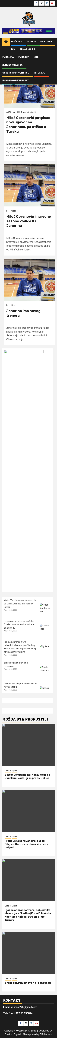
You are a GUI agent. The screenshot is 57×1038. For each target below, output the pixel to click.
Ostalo (8, 770)
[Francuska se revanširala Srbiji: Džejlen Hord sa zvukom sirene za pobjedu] (45, 630)
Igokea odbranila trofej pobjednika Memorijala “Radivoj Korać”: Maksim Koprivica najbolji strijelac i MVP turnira (28, 915)
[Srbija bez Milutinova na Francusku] (45, 671)
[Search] (52, 42)
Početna (16, 41)
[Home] (6, 42)
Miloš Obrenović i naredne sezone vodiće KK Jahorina (28, 221)
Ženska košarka (12, 65)
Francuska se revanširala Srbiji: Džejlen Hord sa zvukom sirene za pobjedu (19, 624)
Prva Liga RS (27, 49)
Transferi (25, 112)
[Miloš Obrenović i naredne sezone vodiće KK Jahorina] (29, 185)
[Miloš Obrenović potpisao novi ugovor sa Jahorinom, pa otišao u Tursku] (29, 87)
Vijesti (31, 41)
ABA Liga (45, 41)
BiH (13, 49)
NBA (36, 57)
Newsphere (29, 1034)
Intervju (39, 72)
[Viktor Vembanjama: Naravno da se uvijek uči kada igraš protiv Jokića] (45, 609)
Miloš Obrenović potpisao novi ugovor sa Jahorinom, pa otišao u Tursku (28, 125)
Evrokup (23, 57)
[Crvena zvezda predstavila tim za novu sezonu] (45, 692)
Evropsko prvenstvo (15, 80)
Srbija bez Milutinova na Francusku (28, 982)
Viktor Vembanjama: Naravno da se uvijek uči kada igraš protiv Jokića (20, 603)
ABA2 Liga (10, 112)
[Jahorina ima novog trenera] (29, 280)
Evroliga (8, 57)
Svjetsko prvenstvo (15, 72)
